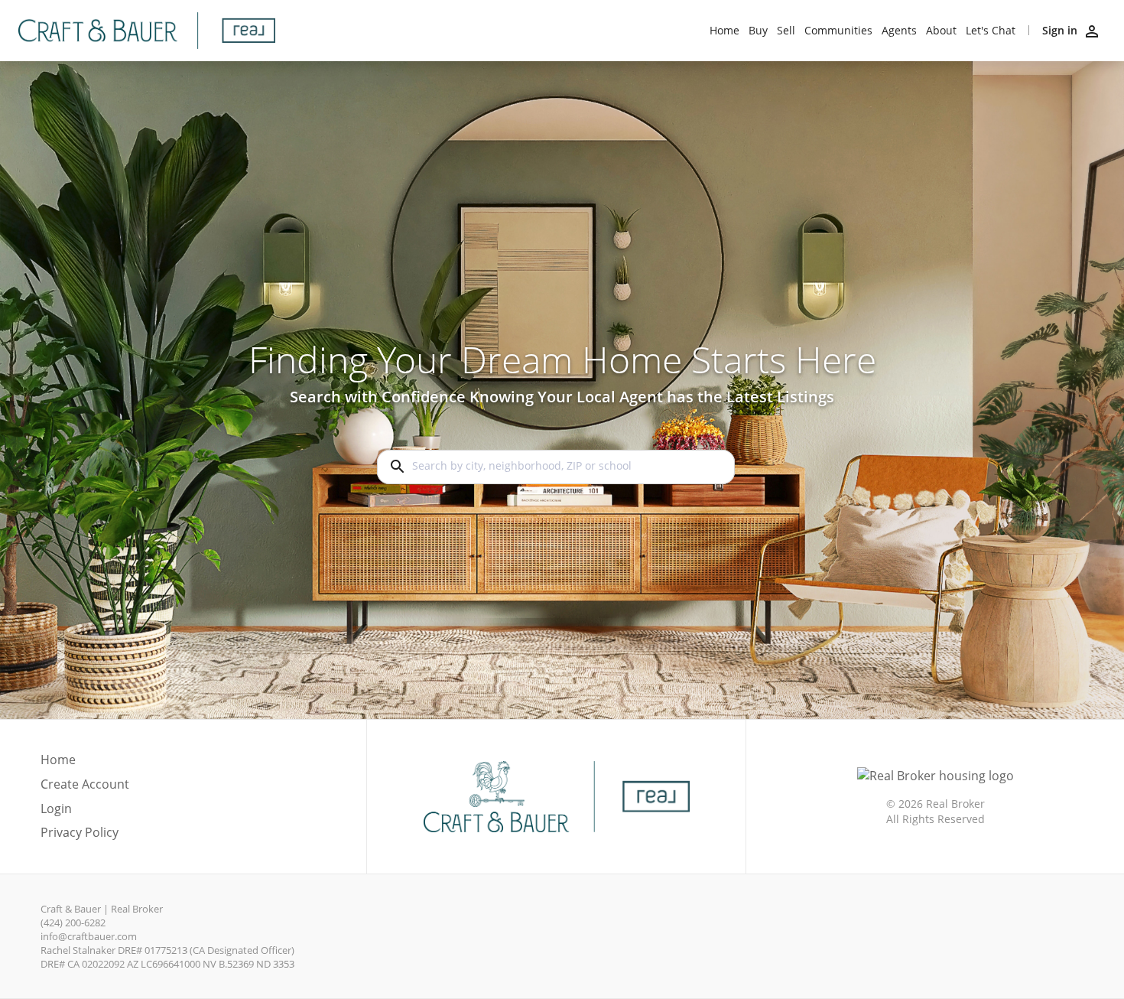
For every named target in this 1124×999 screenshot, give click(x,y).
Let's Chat (990, 30)
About (941, 30)
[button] (85, 813)
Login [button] (56, 809)
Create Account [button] (85, 784)
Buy (758, 30)
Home (724, 30)
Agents (899, 30)
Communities (838, 30)
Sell (786, 30)
